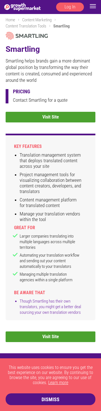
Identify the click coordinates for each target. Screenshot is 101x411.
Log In (70, 7)
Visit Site (50, 117)
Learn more (58, 382)
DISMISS (50, 399)
